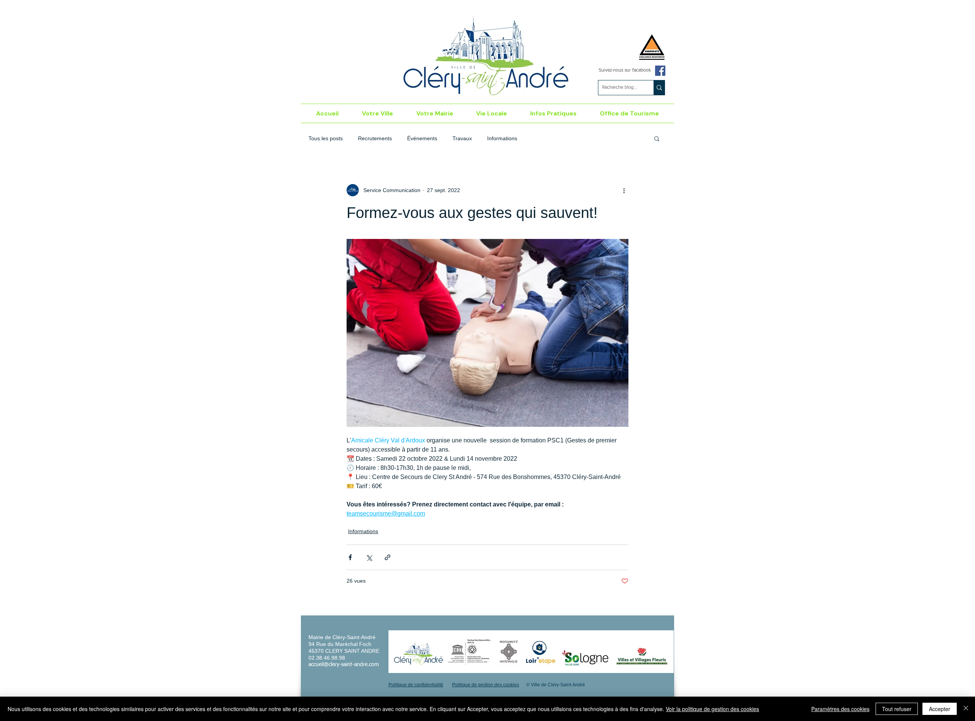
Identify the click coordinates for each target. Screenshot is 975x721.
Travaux (462, 138)
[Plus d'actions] (623, 190)
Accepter (939, 709)
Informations (502, 138)
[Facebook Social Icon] (660, 71)
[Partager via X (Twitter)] (368, 557)
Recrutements (375, 138)
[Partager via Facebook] (350, 557)
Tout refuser (896, 709)
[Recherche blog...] (659, 87)
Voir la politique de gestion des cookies (712, 709)
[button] (377, 113)
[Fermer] (965, 709)
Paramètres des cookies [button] (840, 709)
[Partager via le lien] (387, 557)
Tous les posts (325, 138)
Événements (422, 138)
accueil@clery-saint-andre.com (343, 664)
